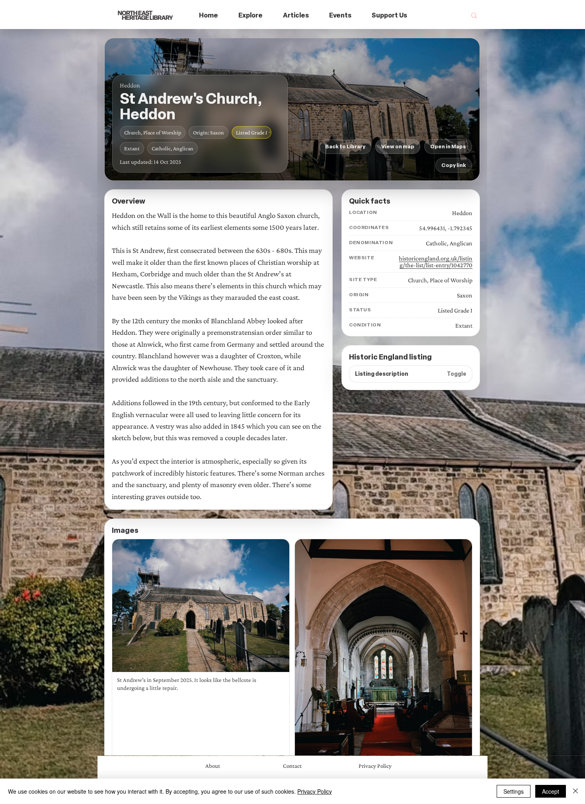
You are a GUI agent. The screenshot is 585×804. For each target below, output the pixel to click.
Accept (550, 791)
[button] (250, 16)
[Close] (575, 791)
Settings (513, 791)
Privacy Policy (314, 791)
